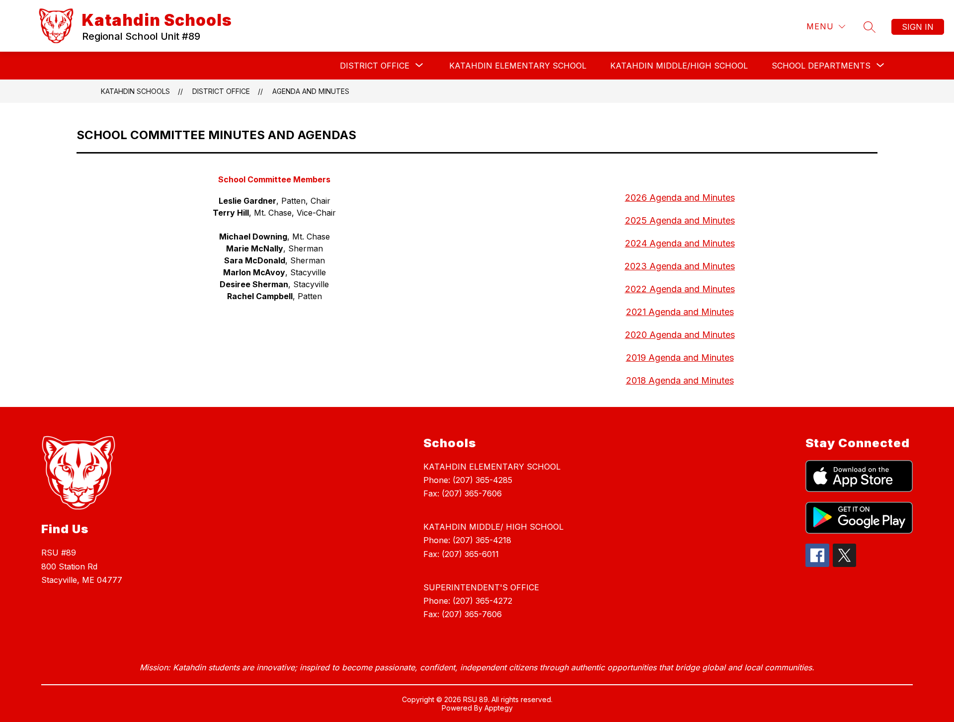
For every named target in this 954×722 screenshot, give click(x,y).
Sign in (918, 27)
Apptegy (498, 708)
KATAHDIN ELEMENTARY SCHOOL (517, 66)
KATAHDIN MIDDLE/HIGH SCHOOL (679, 66)
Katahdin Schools (135, 91)
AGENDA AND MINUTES (310, 91)
